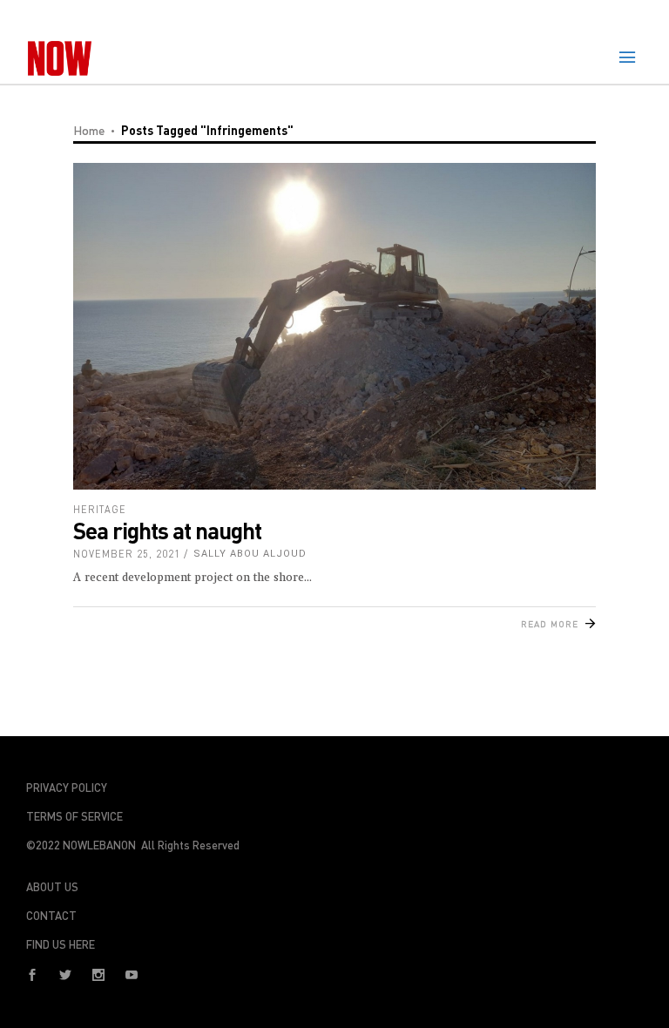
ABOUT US (52, 887)
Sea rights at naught (167, 530)
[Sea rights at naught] (334, 326)
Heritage (99, 509)
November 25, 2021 (126, 553)
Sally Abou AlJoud (250, 553)
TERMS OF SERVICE (74, 816)
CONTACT (51, 916)
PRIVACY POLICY (66, 788)
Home (89, 130)
